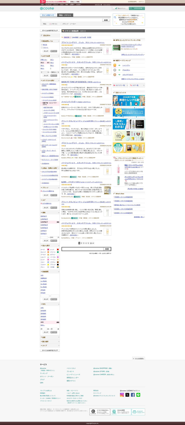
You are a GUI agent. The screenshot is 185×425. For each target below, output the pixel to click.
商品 (44, 24)
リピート (45, 47)
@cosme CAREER (104, 374)
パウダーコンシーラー (51, 113)
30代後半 (43, 319)
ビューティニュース (73, 374)
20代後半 (43, 313)
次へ (91, 243)
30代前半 (43, 316)
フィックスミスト (49, 132)
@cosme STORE (101, 371)
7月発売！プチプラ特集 (123, 201)
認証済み (50, 35)
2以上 (45, 62)
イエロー (45, 265)
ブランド (55, 4)
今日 (42, 275)
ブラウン (54, 262)
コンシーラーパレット (51, 124)
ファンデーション (49, 100)
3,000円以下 (44, 225)
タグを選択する (46, 203)
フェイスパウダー (49, 129)
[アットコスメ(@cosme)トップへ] (47, 9)
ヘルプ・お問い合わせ (73, 393)
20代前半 (43, 310)
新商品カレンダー (73, 377)
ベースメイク (48, 97)
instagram (122, 395)
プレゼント (70, 371)
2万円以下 (44, 233)
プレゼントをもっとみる (135, 189)
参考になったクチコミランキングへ (133, 54)
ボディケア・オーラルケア (49, 145)
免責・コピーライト (72, 390)
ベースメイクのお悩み (50, 175)
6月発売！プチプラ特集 (123, 209)
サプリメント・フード (50, 159)
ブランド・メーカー (69, 24)
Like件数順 (75, 37)
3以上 (52, 62)
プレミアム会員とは (46, 390)
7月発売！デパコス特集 (123, 197)
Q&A (66, 4)
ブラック (54, 265)
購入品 (45, 44)
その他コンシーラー (50, 126)
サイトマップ (97, 393)
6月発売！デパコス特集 (123, 213)
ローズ (45, 250)
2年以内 (43, 293)
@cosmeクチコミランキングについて (104, 395)
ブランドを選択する (48, 191)
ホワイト (54, 255)
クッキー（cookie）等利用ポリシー (50, 398)
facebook (133, 395)
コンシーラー (49, 110)
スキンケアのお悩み (49, 171)
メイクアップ (48, 93)
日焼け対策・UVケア (49, 89)
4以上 (42, 65)
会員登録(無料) (132, 1)
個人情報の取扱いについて (47, 395)
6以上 (42, 68)
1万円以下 (44, 230)
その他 (45, 163)
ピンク (45, 260)
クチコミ (54, 24)
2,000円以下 (50, 222)
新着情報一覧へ (139, 217)
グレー (45, 267)
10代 (42, 308)
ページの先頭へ (139, 358)
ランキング (48, 4)
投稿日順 (66, 37)
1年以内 (43, 290)
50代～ (43, 325)
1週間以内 (44, 278)
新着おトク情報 (74, 1)
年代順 (89, 37)
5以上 (52, 65)
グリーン (54, 252)
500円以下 (44, 216)
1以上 (52, 59)
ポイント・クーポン (47, 376)
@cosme (47, 369)
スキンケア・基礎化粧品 (49, 84)
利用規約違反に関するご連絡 (75, 395)
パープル (54, 257)
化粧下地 (48, 107)
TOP (42, 4)
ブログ (61, 4)
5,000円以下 (44, 228)
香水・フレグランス (49, 136)
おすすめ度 (83, 37)
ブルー (45, 262)
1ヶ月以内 (44, 281)
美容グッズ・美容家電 (50, 156)
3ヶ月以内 (44, 284)
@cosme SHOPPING (103, 368)
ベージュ (54, 260)
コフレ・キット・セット (49, 151)
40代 (50, 322)
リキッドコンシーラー (49, 116)
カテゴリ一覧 (98, 4)
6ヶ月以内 (44, 287)
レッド (54, 250)
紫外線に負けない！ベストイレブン (127, 205)
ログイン (141, 1)
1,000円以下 (44, 219)
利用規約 (42, 393)
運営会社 (95, 390)
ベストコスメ (106, 4)
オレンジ (45, 252)
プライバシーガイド (46, 401)
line (138, 395)
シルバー (45, 257)
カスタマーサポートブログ (74, 398)
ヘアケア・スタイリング (49, 140)
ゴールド (45, 255)
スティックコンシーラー (50, 120)
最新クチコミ (71, 381)
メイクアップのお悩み (49, 179)
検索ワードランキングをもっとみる (133, 79)
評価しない (44, 59)
